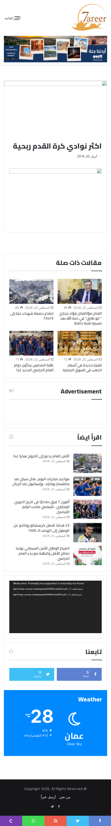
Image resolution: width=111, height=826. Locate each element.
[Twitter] (52, 807)
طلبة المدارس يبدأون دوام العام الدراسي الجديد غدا (33, 367)
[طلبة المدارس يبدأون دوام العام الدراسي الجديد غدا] (31, 343)
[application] (55, 607)
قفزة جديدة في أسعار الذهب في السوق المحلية (82, 367)
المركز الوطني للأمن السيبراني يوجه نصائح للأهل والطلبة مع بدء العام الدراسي (42, 553)
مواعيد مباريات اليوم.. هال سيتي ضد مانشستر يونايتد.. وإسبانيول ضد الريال (40, 481)
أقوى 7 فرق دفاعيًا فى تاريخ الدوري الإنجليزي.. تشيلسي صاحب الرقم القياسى (41, 506)
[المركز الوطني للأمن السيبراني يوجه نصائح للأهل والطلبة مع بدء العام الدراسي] (87, 555)
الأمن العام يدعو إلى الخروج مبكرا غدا (41, 456)
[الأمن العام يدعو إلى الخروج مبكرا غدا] (87, 463)
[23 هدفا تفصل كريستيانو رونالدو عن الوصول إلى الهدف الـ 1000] (87, 532)
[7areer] (89, 17)
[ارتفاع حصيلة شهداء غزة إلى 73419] (31, 291)
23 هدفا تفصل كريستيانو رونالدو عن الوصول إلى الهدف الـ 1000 (41, 528)
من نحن (64, 797)
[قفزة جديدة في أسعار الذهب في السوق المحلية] (80, 343)
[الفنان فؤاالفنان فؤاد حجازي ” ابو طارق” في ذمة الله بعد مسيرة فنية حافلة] (80, 291)
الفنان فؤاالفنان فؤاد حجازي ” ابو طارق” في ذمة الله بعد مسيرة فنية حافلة (80, 318)
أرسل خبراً (48, 797)
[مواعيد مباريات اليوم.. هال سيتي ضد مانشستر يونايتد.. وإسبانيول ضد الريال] (87, 486)
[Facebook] (59, 807)
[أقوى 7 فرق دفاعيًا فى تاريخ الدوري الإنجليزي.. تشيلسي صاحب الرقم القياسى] (87, 509)
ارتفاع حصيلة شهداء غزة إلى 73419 (31, 316)
